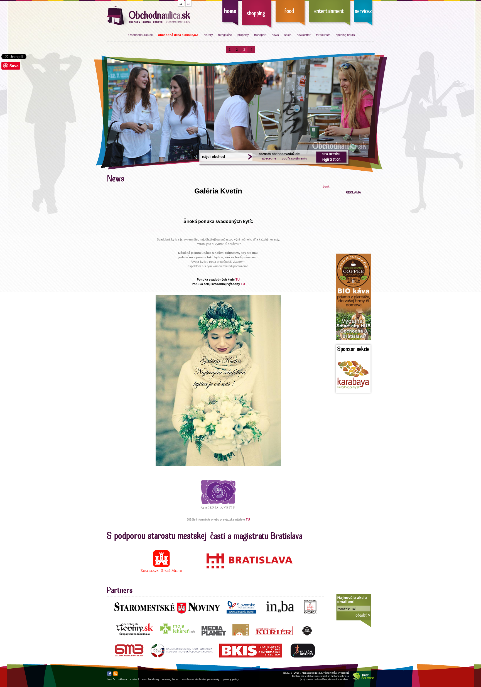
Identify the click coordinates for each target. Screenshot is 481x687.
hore (110, 679)
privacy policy (231, 679)
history (208, 34)
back (326, 186)
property (243, 34)
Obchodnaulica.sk (140, 34)
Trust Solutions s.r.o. (311, 672)
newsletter (304, 34)
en (188, 4)
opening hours (345, 34)
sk (181, 4)
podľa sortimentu (294, 158)
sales (287, 34)
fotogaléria (225, 34)
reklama (122, 679)
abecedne (269, 158)
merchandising (150, 679)
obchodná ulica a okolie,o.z (178, 34)
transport (260, 34)
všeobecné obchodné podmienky (201, 679)
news (275, 34)
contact (134, 679)
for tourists (323, 34)
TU (237, 279)
